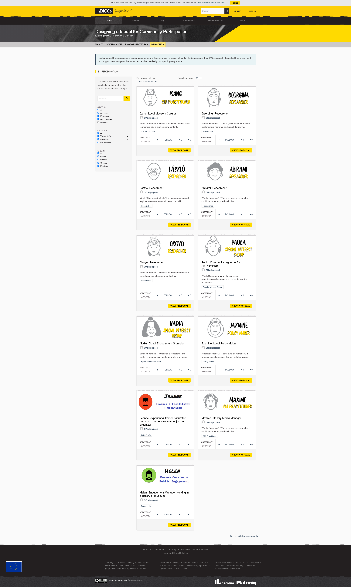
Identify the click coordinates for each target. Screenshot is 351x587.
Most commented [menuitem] (146, 81)
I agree (235, 3)
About (99, 44)
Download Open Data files (175, 553)
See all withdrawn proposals (244, 536)
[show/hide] (128, 136)
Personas (157, 44)
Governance (114, 44)
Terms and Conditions (153, 549)
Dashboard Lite (215, 20)
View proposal (180, 150)
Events (135, 20)
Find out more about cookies (212, 2)
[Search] (226, 11)
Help (242, 20)
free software (135, 580)
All (101, 110)
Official (103, 156)
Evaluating (104, 116)
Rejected (104, 122)
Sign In (252, 11)
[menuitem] (239, 11)
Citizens (103, 160)
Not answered (106, 119)
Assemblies (189, 20)
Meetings (104, 166)
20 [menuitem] (197, 78)
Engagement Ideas (136, 44)
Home (109, 20)
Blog (162, 20)
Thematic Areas (107, 136)
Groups (103, 163)
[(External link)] (246, 582)
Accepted (104, 113)
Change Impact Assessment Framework (188, 549)
